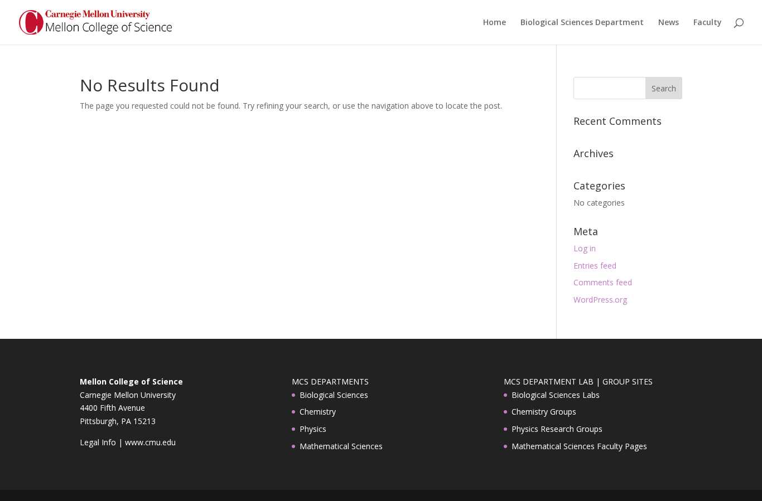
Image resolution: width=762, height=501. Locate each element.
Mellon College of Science (131, 381)
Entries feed (594, 265)
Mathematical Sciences (341, 446)
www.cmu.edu (150, 442)
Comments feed (602, 282)
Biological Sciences (334, 395)
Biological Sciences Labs (556, 395)
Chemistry (318, 411)
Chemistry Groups (544, 411)
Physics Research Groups (557, 429)
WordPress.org (600, 299)
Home (494, 22)
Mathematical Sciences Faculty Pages (579, 446)
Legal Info (98, 442)
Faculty (707, 22)
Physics (313, 429)
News (668, 22)
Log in (584, 248)
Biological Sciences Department (582, 22)
